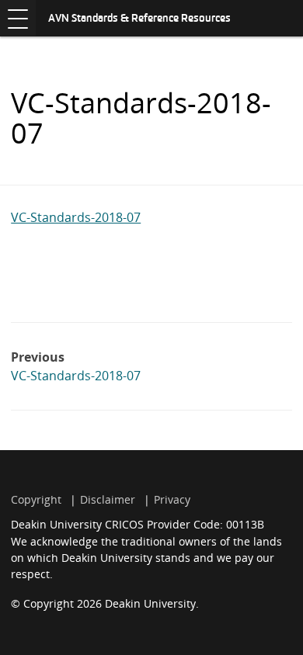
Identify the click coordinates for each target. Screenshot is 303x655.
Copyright (36, 499)
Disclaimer (107, 499)
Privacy (172, 499)
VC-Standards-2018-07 (76, 217)
